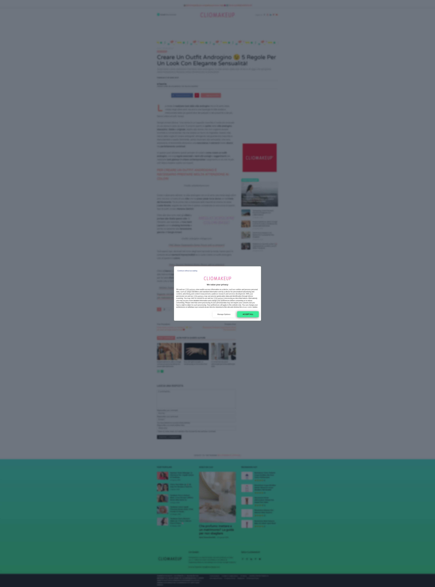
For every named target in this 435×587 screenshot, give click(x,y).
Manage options (223, 314)
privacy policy (247, 307)
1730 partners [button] (190, 289)
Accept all (248, 314)
